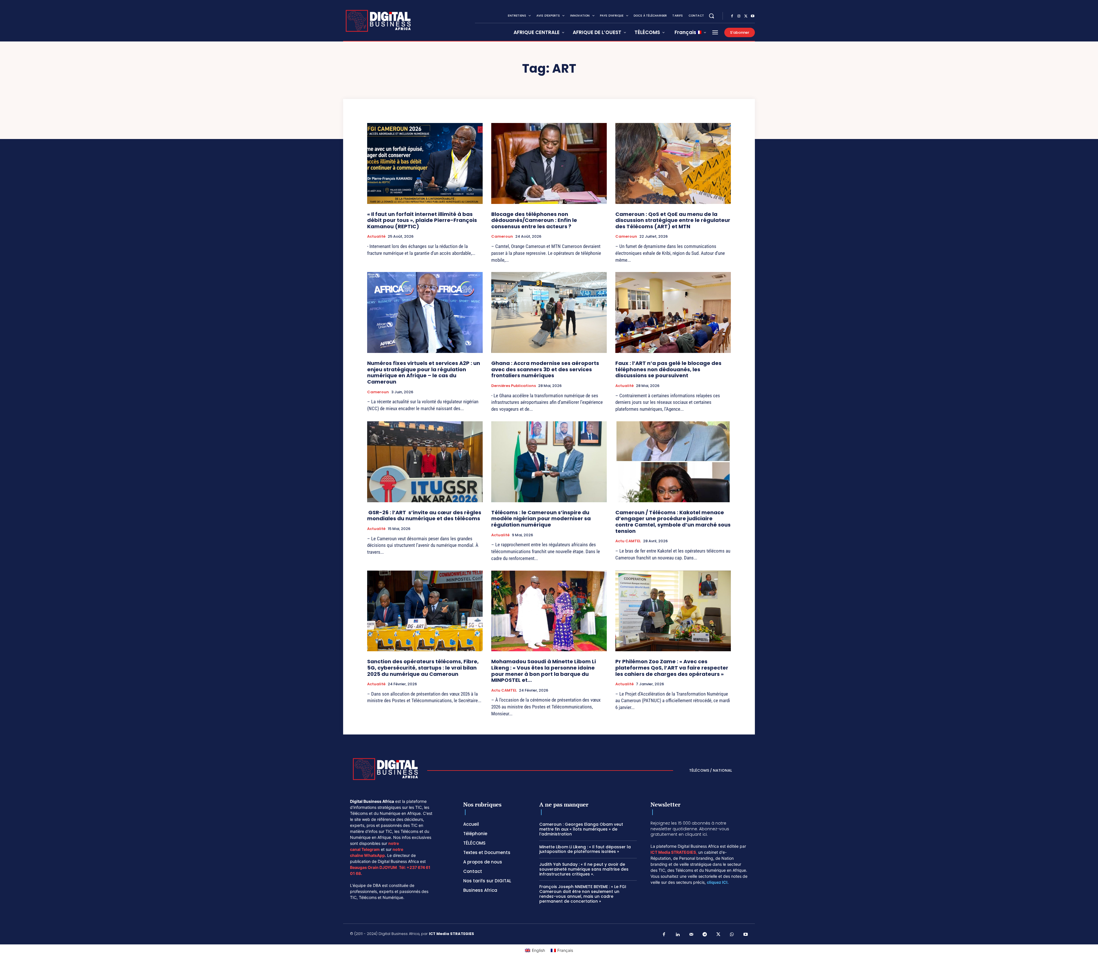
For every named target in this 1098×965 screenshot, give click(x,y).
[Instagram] (738, 16)
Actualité (376, 236)
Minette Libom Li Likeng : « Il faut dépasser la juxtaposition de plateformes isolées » (585, 849)
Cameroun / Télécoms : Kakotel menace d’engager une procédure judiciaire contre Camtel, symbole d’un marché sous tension (673, 522)
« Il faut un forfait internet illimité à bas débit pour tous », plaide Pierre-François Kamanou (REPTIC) (422, 220)
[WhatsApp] (732, 934)
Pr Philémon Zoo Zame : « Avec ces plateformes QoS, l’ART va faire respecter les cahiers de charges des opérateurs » (671, 667)
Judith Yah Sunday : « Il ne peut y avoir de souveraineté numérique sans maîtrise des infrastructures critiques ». (583, 869)
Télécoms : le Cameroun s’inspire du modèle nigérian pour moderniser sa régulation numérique (541, 518)
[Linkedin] (677, 934)
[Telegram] (704, 934)
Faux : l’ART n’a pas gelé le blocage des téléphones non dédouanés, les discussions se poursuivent (668, 369)
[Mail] (691, 934)
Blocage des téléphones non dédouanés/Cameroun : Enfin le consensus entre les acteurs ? (534, 220)
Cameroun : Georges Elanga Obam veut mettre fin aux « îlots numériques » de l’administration (581, 829)
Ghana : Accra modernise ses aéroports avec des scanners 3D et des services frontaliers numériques (545, 369)
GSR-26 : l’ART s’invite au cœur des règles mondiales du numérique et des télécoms (424, 515)
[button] (711, 16)
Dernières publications (513, 386)
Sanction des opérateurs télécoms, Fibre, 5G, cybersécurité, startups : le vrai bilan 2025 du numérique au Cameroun (423, 667)
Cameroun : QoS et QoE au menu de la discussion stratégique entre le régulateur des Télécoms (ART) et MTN (672, 220)
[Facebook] (732, 16)
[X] (745, 16)
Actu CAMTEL (628, 541)
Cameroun (502, 236)
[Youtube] (752, 16)
